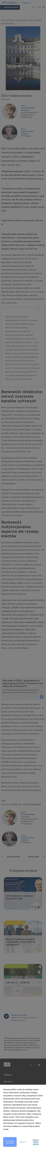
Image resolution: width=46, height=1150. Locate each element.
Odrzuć (23, 1142)
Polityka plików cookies (36, 1142)
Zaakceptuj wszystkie (9, 1142)
